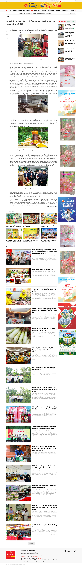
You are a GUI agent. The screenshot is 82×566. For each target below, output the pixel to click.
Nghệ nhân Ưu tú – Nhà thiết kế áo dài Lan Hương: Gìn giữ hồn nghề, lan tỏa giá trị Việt (30, 13)
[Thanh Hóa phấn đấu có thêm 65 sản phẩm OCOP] (18, 296)
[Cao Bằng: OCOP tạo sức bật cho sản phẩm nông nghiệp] (18, 493)
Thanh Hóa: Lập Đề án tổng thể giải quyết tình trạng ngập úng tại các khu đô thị (70, 34)
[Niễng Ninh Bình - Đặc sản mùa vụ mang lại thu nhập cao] (18, 335)
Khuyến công (37, 10)
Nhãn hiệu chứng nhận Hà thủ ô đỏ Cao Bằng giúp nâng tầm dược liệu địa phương (43, 468)
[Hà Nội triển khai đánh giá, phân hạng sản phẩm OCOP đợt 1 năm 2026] (18, 355)
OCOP (32, 10)
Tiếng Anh (60, 1)
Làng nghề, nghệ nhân (17, 10)
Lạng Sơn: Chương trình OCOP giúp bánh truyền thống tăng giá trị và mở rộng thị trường (44, 448)
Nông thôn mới (26, 10)
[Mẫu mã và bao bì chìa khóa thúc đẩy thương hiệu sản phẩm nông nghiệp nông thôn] (14, 233)
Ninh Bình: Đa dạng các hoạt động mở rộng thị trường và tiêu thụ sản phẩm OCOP (44, 507)
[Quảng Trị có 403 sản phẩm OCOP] (18, 276)
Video (72, 10)
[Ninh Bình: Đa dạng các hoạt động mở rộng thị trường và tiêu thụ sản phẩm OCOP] (18, 512)
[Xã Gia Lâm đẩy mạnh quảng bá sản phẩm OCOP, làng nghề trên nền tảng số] (18, 316)
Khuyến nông (43, 10)
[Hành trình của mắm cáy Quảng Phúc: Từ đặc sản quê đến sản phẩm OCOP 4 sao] (18, 414)
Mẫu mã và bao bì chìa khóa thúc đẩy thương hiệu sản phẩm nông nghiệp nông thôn (13, 241)
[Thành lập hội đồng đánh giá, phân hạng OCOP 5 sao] (49, 218)
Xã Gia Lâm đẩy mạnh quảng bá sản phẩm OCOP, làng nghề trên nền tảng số (44, 310)
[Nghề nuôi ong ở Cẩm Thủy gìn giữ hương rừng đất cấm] (31, 233)
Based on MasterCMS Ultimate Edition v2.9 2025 (15, 564)
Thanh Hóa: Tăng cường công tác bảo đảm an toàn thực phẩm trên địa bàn (70, 42)
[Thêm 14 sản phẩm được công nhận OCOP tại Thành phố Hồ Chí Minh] (18, 434)
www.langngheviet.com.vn (56, 559)
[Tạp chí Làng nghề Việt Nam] (11, 554)
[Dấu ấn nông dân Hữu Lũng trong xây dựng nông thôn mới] (61, 51)
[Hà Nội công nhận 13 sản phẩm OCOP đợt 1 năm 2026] (31, 218)
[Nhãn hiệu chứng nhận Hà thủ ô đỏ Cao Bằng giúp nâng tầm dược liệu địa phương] (18, 473)
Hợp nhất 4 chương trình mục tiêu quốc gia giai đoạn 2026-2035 (70, 58)
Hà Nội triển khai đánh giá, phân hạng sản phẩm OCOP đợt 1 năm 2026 (43, 350)
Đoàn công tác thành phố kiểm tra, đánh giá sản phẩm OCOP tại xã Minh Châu (44, 389)
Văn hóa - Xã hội (51, 10)
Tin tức (9, 10)
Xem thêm (31, 543)
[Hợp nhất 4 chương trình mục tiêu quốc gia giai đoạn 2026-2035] (61, 59)
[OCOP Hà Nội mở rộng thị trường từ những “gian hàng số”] (49, 233)
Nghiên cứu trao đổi (66, 10)
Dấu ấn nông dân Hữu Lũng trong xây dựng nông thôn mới (69, 50)
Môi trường (58, 10)
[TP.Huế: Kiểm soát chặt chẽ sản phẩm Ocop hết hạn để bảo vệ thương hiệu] (14, 218)
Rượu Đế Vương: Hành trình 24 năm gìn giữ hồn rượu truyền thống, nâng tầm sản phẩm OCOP (44, 251)
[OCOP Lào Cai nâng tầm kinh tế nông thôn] (18, 532)
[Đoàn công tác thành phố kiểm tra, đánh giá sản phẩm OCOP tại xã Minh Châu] (18, 394)
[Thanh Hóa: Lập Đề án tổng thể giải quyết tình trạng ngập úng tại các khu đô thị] (61, 35)
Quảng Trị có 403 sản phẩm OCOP (43, 269)
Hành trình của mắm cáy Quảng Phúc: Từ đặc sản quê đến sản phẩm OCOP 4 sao (44, 409)
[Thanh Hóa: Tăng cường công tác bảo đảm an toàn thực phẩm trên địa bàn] (61, 43)
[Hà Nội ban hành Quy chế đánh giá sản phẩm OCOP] (18, 375)
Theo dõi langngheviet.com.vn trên (45, 26)
